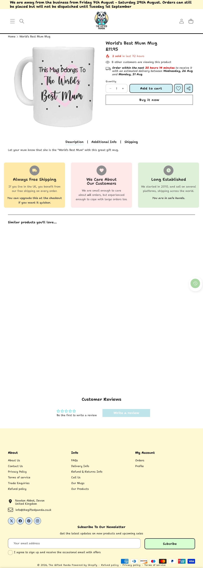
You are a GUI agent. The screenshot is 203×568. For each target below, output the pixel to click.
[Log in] (181, 21)
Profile (139, 466)
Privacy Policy (17, 471)
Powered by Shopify (84, 565)
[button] (190, 21)
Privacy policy (132, 565)
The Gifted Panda (60, 565)
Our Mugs (77, 483)
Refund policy (17, 489)
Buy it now (149, 100)
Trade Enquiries (19, 483)
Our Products (80, 489)
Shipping (131, 142)
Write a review (126, 413)
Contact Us (15, 466)
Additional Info (104, 142)
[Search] (21, 21)
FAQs (74, 460)
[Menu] (12, 21)
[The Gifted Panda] (101, 21)
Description (74, 142)
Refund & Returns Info (86, 471)
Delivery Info (80, 466)
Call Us (75, 477)
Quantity (111, 81)
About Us (14, 460)
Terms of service (19, 477)
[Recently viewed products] (195, 283)
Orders (139, 460)
